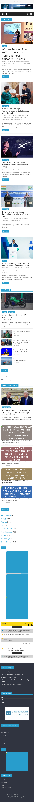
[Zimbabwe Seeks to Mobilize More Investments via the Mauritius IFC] (16, 469)
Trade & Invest (6, 407)
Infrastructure (6, 528)
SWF (6, 272)
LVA (26, 270)
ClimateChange (21, 267)
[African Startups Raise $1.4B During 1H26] (17, 293)
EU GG (2, 738)
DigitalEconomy (5, 119)
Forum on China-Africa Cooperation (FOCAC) (13, 674)
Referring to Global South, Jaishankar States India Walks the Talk (16, 214)
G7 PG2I (3, 743)
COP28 (27, 267)
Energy (3, 518)
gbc (12, 61)
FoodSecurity (14, 270)
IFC (22, 63)
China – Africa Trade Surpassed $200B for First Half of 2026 (21, 359)
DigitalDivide (26, 61)
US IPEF (3, 740)
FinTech (9, 63)
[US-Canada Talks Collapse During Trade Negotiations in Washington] (17, 389)
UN (2, 697)
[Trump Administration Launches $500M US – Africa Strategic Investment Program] (6, 340)
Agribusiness (6, 515)
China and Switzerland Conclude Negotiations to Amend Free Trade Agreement (15, 462)
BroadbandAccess (23, 115)
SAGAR (22, 220)
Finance (5, 46)
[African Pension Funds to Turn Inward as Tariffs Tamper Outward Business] (17, 23)
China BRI (3, 735)
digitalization (27, 169)
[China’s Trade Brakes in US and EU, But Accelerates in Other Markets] (6, 349)
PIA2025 (4, 66)
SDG (3, 272)
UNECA (3, 702)
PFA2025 (29, 63)
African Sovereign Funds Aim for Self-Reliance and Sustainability (15, 264)
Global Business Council (20, 795)
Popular (5, 312)
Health (3, 525)
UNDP (2, 700)
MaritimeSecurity (16, 220)
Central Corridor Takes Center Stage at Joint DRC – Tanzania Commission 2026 (16, 499)
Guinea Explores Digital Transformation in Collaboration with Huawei (15, 110)
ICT (24, 119)
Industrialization (21, 270)
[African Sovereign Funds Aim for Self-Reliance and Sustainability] (17, 238)
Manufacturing (6, 532)
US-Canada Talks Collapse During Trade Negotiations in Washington (16, 411)
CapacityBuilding (6, 117)
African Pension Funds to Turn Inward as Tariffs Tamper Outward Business (16, 54)
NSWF (29, 270)
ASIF (16, 267)
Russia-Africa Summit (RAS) (8, 677)
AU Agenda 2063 (5, 732)
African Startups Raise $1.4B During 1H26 (14, 316)
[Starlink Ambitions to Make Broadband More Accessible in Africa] (17, 137)
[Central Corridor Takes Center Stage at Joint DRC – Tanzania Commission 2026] (16, 487)
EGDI (22, 119)
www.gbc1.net (22, 797)
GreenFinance (18, 63)
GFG (13, 63)
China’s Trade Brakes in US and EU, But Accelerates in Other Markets (21, 351)
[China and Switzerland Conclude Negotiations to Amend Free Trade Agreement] (16, 447)
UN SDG (3, 730)
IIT (11, 220)
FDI (9, 270)
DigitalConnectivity (15, 117)
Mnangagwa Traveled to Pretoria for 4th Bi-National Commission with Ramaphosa (16, 441)
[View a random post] (31, 14)
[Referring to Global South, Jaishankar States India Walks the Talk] (17, 186)
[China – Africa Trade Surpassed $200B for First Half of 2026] (6, 358)
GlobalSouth (5, 220)
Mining (3, 535)
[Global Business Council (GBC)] (3, 14)
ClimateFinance (19, 61)
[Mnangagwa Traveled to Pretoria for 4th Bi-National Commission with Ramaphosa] (16, 426)
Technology (5, 106)
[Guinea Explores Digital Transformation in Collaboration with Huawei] (17, 83)
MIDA (25, 63)
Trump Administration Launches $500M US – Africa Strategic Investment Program (21, 342)
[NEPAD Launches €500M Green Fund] (6, 331)
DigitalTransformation (15, 119)
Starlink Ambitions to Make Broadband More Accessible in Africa (15, 164)
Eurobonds (4, 63)
